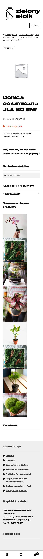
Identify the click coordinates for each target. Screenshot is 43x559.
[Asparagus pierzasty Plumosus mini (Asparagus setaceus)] (21, 381)
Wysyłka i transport (17, 470)
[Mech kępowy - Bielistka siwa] (21, 405)
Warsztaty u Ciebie (17, 465)
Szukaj (21, 555)
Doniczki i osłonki (24, 37)
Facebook (10, 425)
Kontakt (10, 460)
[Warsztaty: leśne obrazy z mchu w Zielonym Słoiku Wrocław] (21, 357)
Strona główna (11, 35)
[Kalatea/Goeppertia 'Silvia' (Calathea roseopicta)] (21, 304)
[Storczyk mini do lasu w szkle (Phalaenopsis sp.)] (21, 226)
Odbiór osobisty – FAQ (19, 486)
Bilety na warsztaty (12, 194)
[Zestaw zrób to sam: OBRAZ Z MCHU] (21, 250)
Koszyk (33, 552)
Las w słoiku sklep (26, 35)
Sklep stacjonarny (16, 491)
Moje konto (7, 555)
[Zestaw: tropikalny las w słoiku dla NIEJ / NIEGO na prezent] (21, 274)
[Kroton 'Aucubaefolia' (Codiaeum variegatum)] (21, 333)
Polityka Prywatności (18, 474)
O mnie (10, 456)
